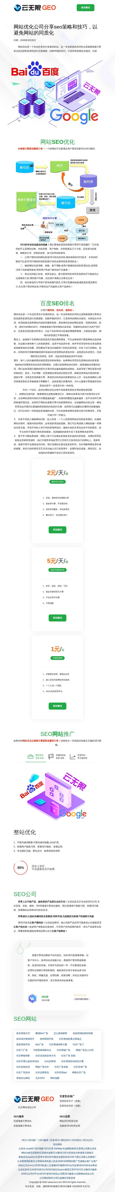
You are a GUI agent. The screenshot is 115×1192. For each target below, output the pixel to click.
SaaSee (31, 1157)
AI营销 (68, 1161)
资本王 (28, 1169)
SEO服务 (43, 1140)
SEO (24, 1140)
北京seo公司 (31, 1165)
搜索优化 (23, 1157)
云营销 (38, 1161)
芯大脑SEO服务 (89, 1169)
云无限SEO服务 (66, 1174)
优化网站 (57, 1144)
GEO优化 (52, 1169)
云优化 (21, 1169)
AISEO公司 (27, 1174)
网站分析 (25, 1153)
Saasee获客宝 (64, 1169)
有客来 (93, 1165)
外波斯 (49, 1153)
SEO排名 (76, 1140)
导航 (68, 1178)
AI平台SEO (38, 1174)
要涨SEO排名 (83, 1165)
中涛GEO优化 (51, 1174)
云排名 (93, 1148)
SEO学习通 (73, 1157)
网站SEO (65, 1140)
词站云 (21, 1165)
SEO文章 (48, 1148)
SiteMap (58, 1148)
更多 (73, 1178)
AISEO (35, 1169)
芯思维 (79, 1148)
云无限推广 (91, 1157)
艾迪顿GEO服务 (57, 1165)
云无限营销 (22, 1161)
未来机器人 (47, 1161)
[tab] (36, 756)
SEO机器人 (43, 1165)
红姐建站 (62, 1178)
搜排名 (57, 1157)
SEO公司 (87, 1140)
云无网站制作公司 (49, 1178)
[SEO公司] (35, 7)
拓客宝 (31, 1161)
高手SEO (76, 1169)
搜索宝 (90, 1153)
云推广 (87, 1161)
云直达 (22, 1148)
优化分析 (75, 1153)
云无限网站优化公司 (84, 1174)
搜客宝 (83, 1153)
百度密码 (34, 1153)
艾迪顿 (81, 1161)
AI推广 (74, 1161)
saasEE (30, 1148)
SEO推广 (32, 1140)
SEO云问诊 (71, 1165)
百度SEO (54, 1140)
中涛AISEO (48, 1157)
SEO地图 (39, 1148)
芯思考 (39, 1157)
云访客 (82, 1157)
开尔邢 (67, 1153)
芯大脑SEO (58, 1153)
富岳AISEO (59, 1161)
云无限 (86, 1148)
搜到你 (63, 1157)
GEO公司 (43, 1169)
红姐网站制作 (69, 1148)
